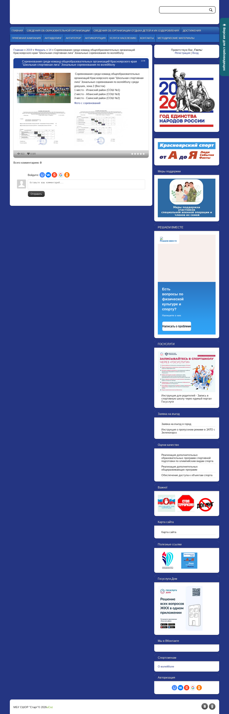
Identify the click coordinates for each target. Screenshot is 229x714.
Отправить (36, 194)
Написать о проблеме (176, 326)
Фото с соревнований (87, 103)
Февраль (40, 49)
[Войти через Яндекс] (54, 175)
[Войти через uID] (42, 175)
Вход (195, 52)
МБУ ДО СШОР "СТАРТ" (73, 9)
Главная (18, 49)
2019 (29, 49)
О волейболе (166, 666)
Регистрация (182, 52)
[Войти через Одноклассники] (67, 175)
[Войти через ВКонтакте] (48, 175)
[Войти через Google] (61, 175)
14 (49, 49)
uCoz (50, 707)
